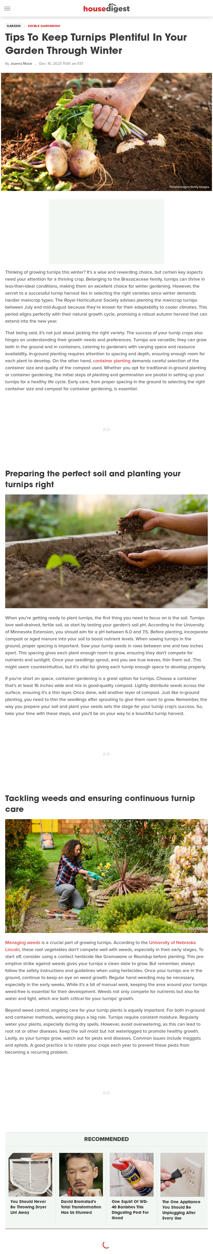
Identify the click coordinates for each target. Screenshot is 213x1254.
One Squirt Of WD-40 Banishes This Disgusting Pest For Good (130, 1210)
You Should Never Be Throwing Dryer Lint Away (28, 1207)
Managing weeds (22, 942)
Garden (14, 26)
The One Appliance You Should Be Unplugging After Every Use (181, 1210)
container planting (111, 360)
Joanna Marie (21, 63)
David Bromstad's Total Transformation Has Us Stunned (81, 1207)
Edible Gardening (44, 26)
